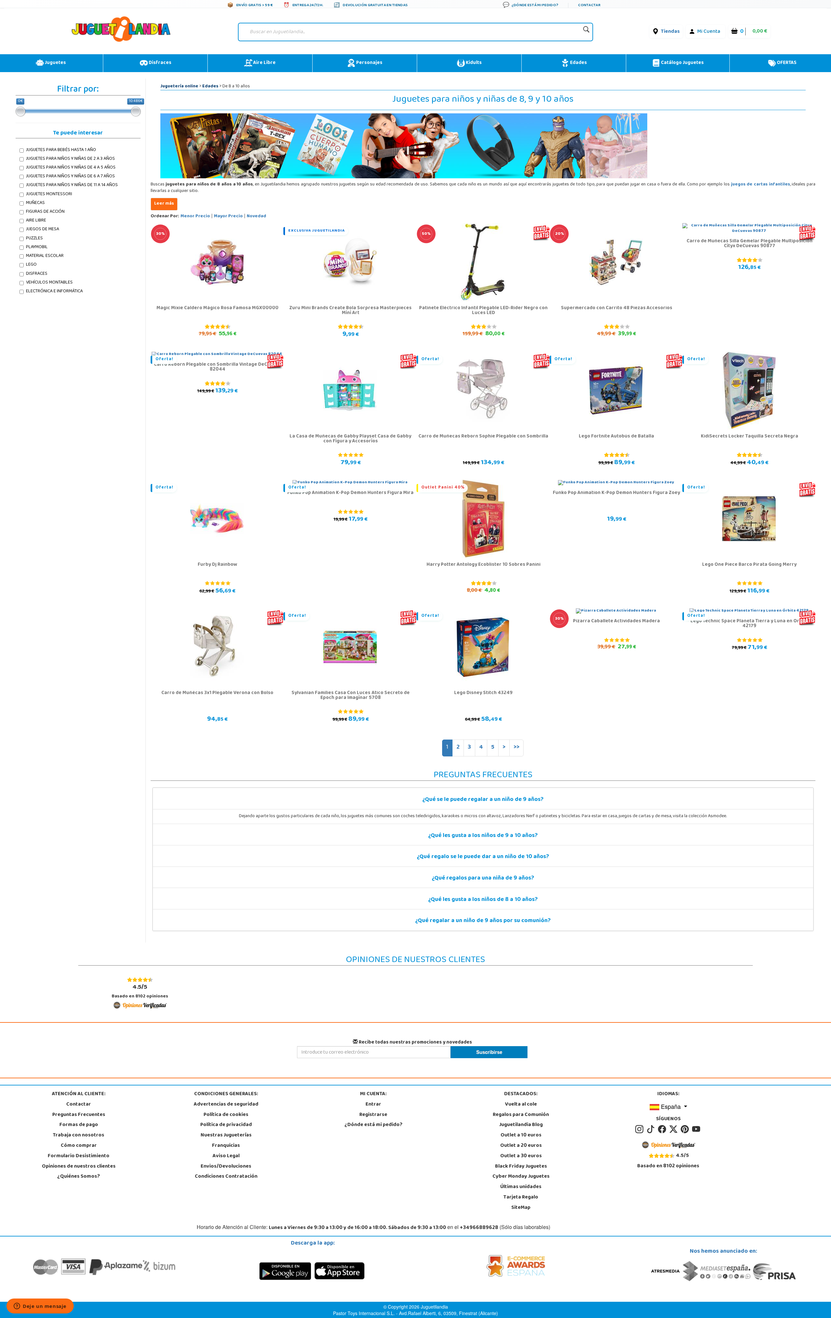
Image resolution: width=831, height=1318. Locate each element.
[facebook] (663, 1129)
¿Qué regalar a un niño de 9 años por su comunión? (483, 921)
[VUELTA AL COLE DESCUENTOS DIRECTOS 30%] (217, 262)
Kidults (473, 63)
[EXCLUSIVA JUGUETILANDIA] (350, 262)
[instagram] (640, 1129)
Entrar (373, 1104)
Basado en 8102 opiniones (140, 991)
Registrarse (373, 1115)
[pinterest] (685, 1129)
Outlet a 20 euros (521, 1146)
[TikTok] (651, 1129)
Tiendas (670, 32)
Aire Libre (264, 63)
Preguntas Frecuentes (78, 1115)
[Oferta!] (483, 391)
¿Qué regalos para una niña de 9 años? (483, 878)
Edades (578, 63)
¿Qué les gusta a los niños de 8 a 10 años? (483, 900)
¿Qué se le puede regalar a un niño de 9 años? (482, 800)
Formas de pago (78, 1125)
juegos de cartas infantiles (760, 184)
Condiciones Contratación (226, 1177)
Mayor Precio (228, 216)
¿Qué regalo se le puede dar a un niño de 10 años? (483, 857)
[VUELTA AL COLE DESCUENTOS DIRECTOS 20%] (616, 262)
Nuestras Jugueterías (226, 1135)
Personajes (368, 63)
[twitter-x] (674, 1129)
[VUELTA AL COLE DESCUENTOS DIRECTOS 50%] (483, 262)
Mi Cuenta (708, 32)
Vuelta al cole (521, 1104)
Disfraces (159, 63)
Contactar (78, 1104)
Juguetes (55, 63)
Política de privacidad (226, 1125)
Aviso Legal (226, 1156)
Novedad (256, 216)
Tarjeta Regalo (520, 1197)
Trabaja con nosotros (78, 1135)
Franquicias (226, 1146)
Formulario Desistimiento (78, 1156)
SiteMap (520, 1208)
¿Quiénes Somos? (78, 1177)
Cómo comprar (79, 1146)
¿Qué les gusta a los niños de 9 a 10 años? (483, 836)
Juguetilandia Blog (521, 1125)
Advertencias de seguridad (226, 1104)
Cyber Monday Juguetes (521, 1177)
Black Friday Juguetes (521, 1166)
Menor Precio (195, 216)
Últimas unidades (520, 1187)
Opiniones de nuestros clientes (79, 1166)
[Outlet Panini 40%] (483, 519)
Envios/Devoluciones (226, 1166)
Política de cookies (226, 1115)
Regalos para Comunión (521, 1115)
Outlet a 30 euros (521, 1156)
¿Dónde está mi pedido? (373, 1125)
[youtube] (696, 1129)
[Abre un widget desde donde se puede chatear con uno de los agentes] (40, 1307)
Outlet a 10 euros (521, 1135)
